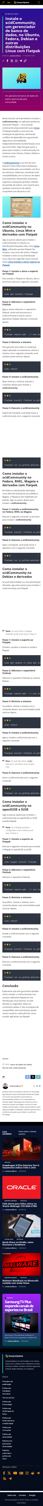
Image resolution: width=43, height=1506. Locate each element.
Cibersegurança (10, 1200)
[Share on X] (12, 61)
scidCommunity (11, 163)
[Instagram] (40, 1086)
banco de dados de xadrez (21, 1064)
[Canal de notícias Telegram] (10, 1478)
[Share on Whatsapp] (16, 61)
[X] (9, 1473)
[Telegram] (38, 1473)
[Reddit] (32, 1473)
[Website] (34, 1086)
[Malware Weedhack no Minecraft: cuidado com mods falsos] (21, 1264)
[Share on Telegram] (21, 61)
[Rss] (4, 1478)
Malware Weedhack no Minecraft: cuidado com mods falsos (20, 1281)
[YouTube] (15, 1473)
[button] (4, 2)
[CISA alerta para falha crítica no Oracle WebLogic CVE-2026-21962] (21, 1187)
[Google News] (21, 1473)
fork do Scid (7, 1068)
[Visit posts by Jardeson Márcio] (5, 1086)
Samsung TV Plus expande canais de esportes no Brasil (19, 1305)
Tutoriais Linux (11, 14)
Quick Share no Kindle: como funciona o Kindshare (17, 1243)
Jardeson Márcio (15, 56)
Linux (36, 128)
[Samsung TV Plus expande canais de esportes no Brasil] (21, 1323)
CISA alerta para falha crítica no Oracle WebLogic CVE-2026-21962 (19, 1204)
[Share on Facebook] (7, 61)
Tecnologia (8, 1239)
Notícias (23, 1200)
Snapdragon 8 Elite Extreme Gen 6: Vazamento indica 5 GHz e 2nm (20, 1166)
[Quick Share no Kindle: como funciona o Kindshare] (21, 1226)
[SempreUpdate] (21, 2)
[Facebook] (37, 1086)
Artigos (10, 1298)
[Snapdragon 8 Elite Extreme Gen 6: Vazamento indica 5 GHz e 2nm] (21, 1149)
